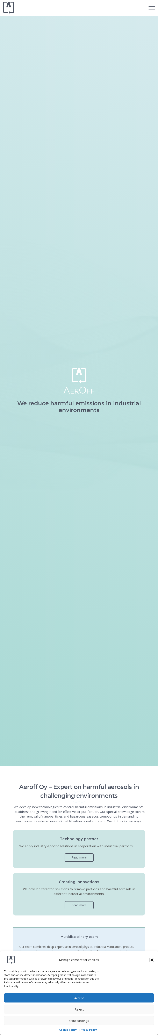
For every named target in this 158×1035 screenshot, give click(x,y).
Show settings (79, 1021)
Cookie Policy (68, 1030)
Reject (79, 1009)
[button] (152, 960)
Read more (79, 857)
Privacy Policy (88, 1030)
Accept (79, 998)
